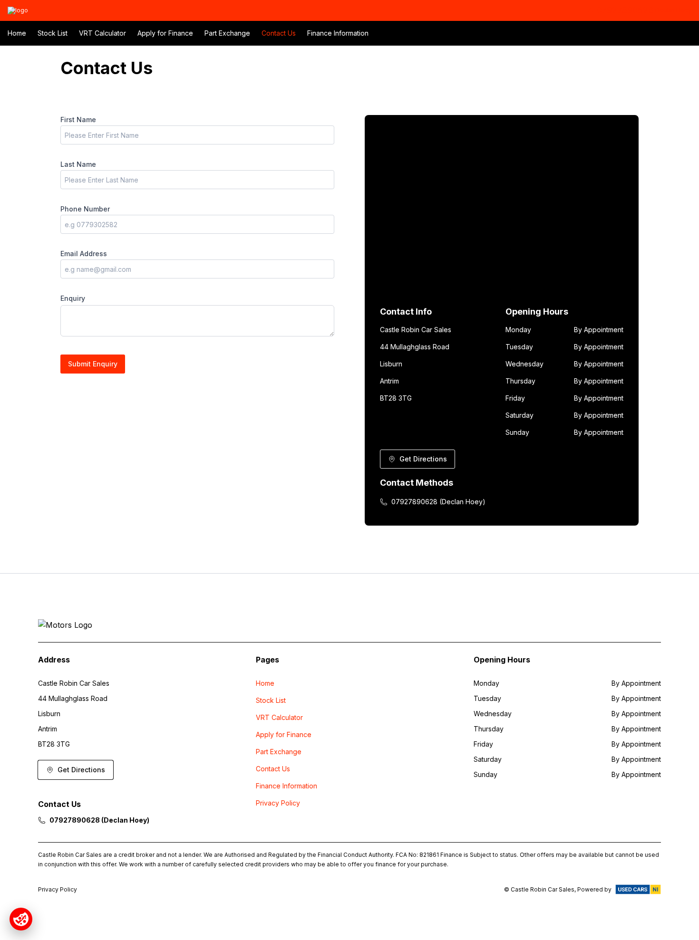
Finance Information (338, 33)
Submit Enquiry (92, 364)
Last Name (78, 164)
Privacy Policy (278, 803)
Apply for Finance (165, 33)
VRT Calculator (102, 33)
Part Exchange (227, 33)
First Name (78, 119)
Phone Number (85, 209)
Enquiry (72, 298)
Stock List (53, 33)
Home (17, 33)
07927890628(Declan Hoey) (438, 502)
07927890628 (625, 10)
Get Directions (423, 459)
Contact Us (279, 33)
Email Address (83, 253)
